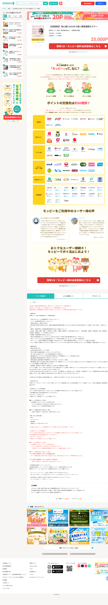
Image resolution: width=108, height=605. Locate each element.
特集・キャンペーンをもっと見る (68, 548)
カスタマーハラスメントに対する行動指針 (13, 577)
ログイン (100, 3)
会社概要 (5, 580)
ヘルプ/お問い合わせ (8, 585)
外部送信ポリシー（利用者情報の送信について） (15, 574)
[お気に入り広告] (60, 3)
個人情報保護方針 (7, 566)
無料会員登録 (88, 3)
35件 (42, 42)
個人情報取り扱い (7, 571)
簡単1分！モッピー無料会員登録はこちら (78, 46)
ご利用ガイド (6, 583)
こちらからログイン (82, 52)
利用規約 (5, 569)
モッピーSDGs (6, 588)
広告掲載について (7, 563)
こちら (44, 396)
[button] (2, 16)
